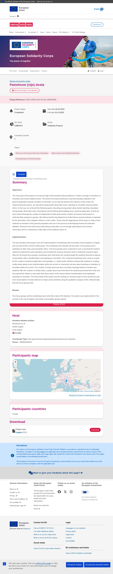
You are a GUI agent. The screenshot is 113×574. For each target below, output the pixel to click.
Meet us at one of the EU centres (45, 538)
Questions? (97, 24)
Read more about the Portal (41, 507)
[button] (13, 174)
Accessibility (14, 502)
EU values (41, 452)
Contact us (14, 492)
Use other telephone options (44, 531)
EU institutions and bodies (77, 548)
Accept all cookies (75, 565)
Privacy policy (71, 531)
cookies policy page (43, 563)
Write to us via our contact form (45, 534)
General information (18, 483)
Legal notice (70, 534)
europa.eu (26, 528)
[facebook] (60, 492)
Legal (68, 522)
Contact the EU (40, 522)
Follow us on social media (66, 484)
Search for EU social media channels (47, 548)
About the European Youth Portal (42, 484)
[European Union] (19, 526)
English (98, 9)
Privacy (12, 496)
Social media (39, 543)
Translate (21, 174)
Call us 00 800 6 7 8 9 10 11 (44, 528)
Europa (12, 16)
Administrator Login (17, 506)
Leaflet (81, 391)
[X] (66, 492)
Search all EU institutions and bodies (79, 553)
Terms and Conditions (17, 499)
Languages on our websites (75, 528)
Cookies (69, 538)
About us (13, 489)
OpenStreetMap (89, 391)
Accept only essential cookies (97, 565)
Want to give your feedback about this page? (56, 473)
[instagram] (71, 492)
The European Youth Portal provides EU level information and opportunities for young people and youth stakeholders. (44, 496)
